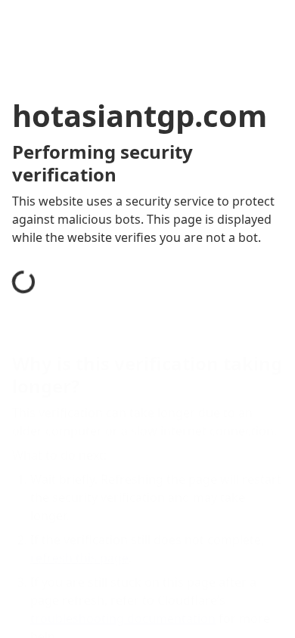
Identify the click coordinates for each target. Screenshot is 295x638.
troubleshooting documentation (123, 618)
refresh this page (79, 558)
